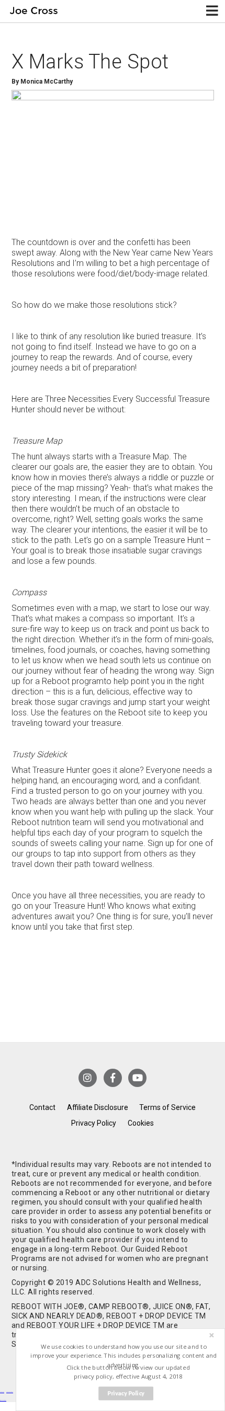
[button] (124, 1356)
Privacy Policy (93, 1123)
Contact (42, 1107)
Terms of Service (167, 1107)
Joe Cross (34, 11)
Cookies (141, 1123)
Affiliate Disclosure (97, 1107)
